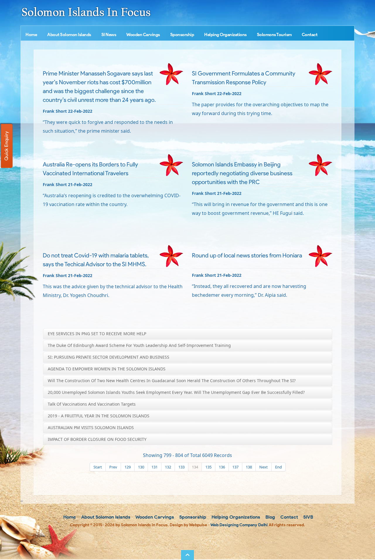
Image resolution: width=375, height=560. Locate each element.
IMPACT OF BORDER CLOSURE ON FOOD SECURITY (97, 439)
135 (208, 467)
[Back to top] (187, 555)
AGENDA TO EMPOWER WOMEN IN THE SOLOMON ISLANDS (107, 369)
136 (222, 467)
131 (154, 467)
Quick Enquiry (6, 146)
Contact (310, 34)
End (278, 467)
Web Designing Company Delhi (239, 524)
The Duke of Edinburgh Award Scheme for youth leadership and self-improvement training (139, 345)
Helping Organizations (225, 34)
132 (168, 467)
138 (249, 467)
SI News (108, 34)
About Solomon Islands (69, 34)
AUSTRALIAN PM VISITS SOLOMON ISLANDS (91, 427)
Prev (113, 467)
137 (235, 467)
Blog (269, 517)
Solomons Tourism (274, 34)
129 (128, 467)
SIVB (307, 517)
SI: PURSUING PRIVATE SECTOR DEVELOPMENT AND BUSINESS (108, 357)
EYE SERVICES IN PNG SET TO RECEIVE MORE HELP (97, 333)
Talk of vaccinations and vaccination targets (92, 404)
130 (141, 467)
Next (263, 467)
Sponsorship (182, 34)
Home (31, 34)
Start (97, 467)
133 (181, 467)
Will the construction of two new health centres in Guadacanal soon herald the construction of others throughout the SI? (172, 380)
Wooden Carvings (143, 34)
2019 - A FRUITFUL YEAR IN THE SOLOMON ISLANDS (98, 416)
